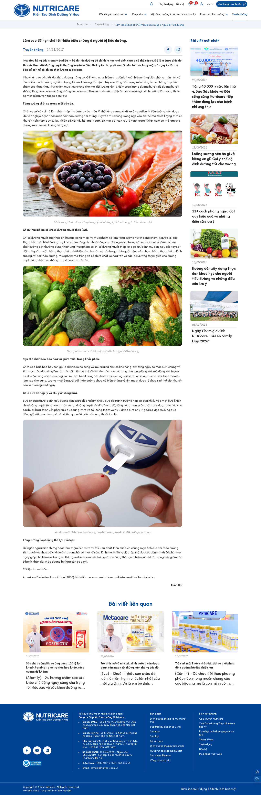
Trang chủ (82, 24)
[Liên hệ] (257, 772)
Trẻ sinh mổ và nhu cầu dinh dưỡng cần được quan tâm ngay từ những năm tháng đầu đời (130, 665)
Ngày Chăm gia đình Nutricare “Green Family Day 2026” (212, 336)
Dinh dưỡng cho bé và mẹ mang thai (168, 720)
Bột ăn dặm (156, 741)
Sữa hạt (154, 736)
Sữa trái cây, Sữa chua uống (165, 726)
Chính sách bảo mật (223, 789)
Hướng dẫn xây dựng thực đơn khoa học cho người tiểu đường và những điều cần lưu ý (214, 276)
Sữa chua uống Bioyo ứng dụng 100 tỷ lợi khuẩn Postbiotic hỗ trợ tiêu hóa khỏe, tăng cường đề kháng (55, 667)
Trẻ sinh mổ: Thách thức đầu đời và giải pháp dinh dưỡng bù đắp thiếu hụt (204, 665)
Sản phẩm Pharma (160, 755)
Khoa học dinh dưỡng (212, 14)
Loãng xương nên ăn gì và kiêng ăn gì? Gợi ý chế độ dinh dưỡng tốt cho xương (214, 159)
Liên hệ (180, 4)
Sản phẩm (137, 14)
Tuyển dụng (166, 4)
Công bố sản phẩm (160, 760)
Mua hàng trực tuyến (210, 753)
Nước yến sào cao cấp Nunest (166, 750)
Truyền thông (239, 14)
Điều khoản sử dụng (194, 789)
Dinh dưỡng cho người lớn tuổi (167, 746)
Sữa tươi (155, 731)
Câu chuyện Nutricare (111, 14)
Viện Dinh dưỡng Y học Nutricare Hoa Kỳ (173, 14)
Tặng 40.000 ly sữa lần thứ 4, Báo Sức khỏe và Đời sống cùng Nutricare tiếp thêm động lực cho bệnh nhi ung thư (214, 96)
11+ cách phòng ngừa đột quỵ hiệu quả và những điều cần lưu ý (213, 216)
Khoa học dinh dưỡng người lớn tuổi (216, 733)
